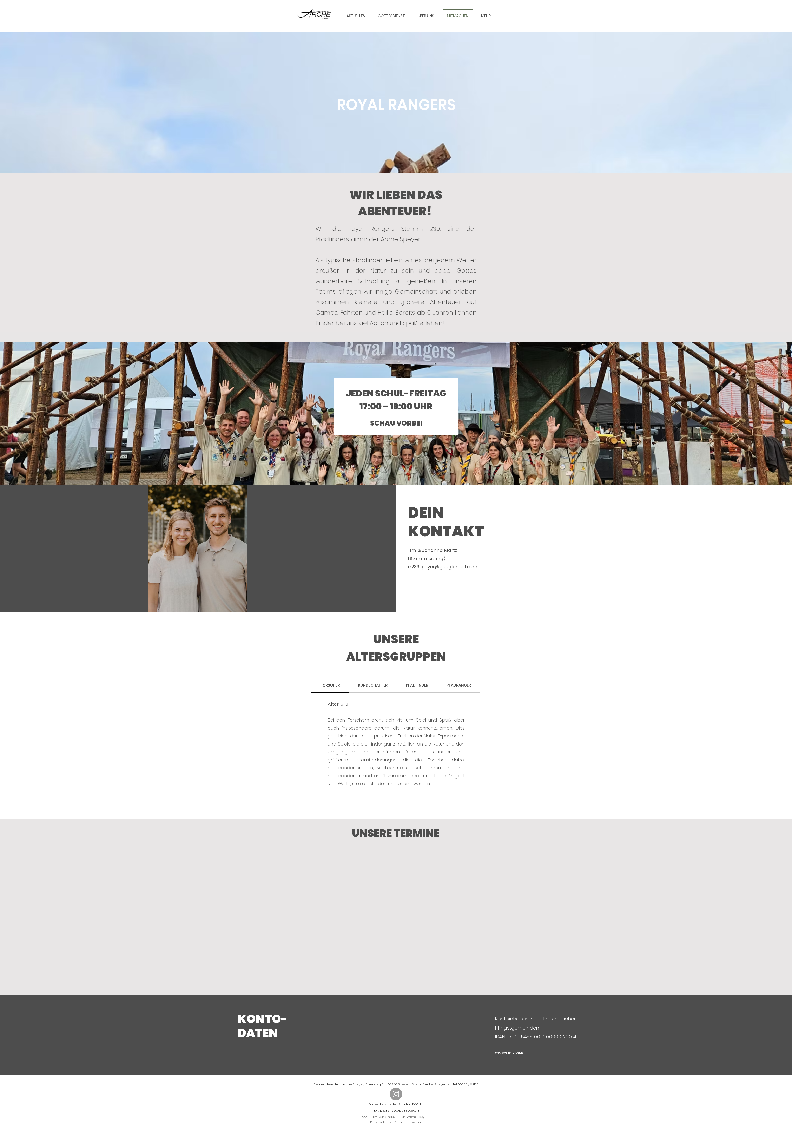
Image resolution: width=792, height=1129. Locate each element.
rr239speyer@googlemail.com (442, 567)
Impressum (413, 1122)
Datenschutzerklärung (386, 1122)
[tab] (330, 685)
